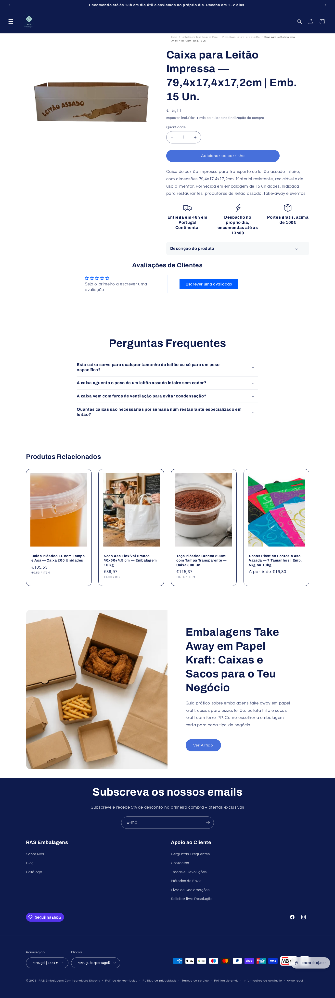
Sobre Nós (35, 854)
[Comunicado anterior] (9, 5)
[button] (10, 21)
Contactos (180, 863)
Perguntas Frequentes (190, 854)
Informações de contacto (263, 980)
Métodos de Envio (186, 881)
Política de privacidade (159, 980)
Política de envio (226, 980)
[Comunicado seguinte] (325, 5)
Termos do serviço (195, 980)
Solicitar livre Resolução (192, 899)
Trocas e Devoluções (189, 872)
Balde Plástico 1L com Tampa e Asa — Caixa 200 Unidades (58, 558)
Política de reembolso (121, 980)
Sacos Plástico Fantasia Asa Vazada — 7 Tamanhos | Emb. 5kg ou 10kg (275, 560)
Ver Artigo (203, 745)
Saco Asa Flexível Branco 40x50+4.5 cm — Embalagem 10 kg (130, 560)
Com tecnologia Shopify (82, 980)
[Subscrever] (208, 822)
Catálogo (34, 872)
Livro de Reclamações (190, 890)
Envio (201, 118)
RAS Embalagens (51, 980)
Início (174, 37)
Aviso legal (295, 980)
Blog (30, 863)
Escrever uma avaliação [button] (209, 284)
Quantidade (176, 127)
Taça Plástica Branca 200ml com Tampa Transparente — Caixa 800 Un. (201, 560)
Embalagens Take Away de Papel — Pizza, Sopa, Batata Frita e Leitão (221, 37)
